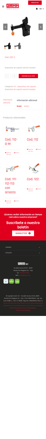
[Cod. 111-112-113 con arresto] (12, 168)
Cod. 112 (32, 139)
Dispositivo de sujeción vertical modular (20, 89)
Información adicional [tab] (7, 101)
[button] (3, 6)
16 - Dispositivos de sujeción (25, 86)
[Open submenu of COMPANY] (39, 247)
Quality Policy (26, 306)
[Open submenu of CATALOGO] (39, 253)
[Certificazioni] (23, 281)
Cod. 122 (33, 179)
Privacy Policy (7, 303)
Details (17, 152)
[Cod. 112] (34, 128)
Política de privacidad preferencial (32, 303)
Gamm (26, 106)
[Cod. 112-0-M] (12, 128)
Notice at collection (37, 306)
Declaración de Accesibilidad (11, 306)
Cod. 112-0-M (11, 141)
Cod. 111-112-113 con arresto (11, 185)
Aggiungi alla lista (28, 76)
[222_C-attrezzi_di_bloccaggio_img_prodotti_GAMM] (23, 26)
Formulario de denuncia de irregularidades (23, 308)
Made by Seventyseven (23, 310)
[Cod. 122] (34, 168)
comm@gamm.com (24, 275)
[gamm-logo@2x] (12, 4)
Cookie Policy (16, 303)
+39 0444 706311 (24, 273)
